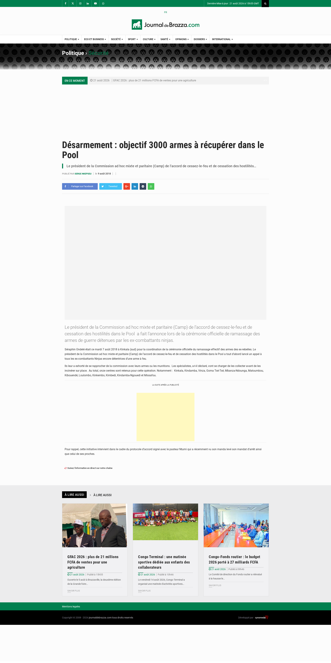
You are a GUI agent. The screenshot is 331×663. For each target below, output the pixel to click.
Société (116, 39)
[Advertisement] (165, 110)
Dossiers (199, 39)
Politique (71, 39)
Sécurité (98, 53)
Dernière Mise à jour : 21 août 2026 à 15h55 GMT (233, 3)
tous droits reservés (122, 617)
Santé (165, 39)
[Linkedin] (135, 186)
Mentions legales (71, 606)
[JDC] (165, 24)
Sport (132, 39)
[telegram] (143, 186)
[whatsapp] (151, 186)
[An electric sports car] (94, 525)
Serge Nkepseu (83, 173)
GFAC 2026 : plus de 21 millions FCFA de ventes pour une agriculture (154, 80)
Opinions (181, 39)
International (221, 39)
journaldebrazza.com (100, 617)
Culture (148, 39)
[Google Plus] (126, 186)
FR (165, 12)
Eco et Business (94, 39)
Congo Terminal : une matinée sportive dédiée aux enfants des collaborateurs (164, 562)
